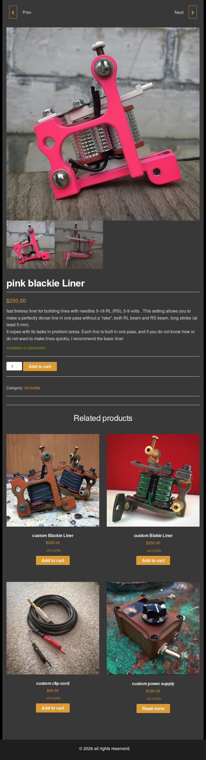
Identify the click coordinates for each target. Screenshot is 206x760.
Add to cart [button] (53, 560)
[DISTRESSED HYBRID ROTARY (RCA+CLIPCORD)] (193, 12)
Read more (153, 708)
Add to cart (40, 366)
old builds (32, 387)
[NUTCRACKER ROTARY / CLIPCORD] (13, 12)
